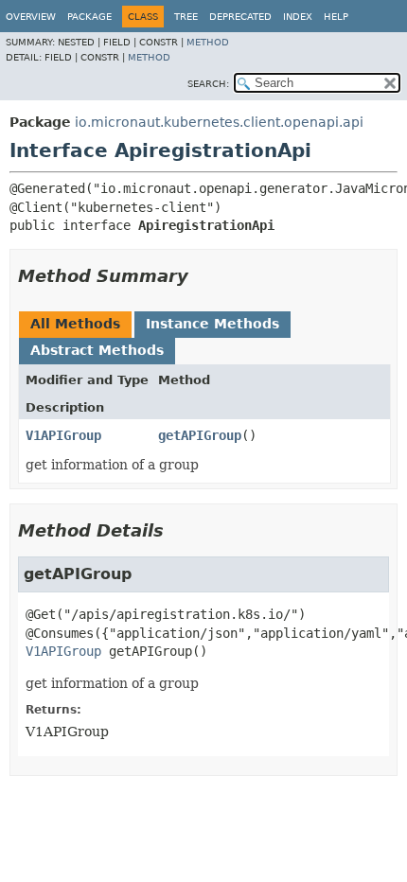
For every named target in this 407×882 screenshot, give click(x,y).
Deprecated (240, 16)
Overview (31, 16)
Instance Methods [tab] (212, 323)
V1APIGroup (63, 435)
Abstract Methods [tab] (97, 350)
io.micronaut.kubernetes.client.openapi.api (219, 122)
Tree (186, 16)
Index (297, 16)
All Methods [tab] (75, 323)
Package (89, 16)
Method (207, 42)
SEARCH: (208, 84)
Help (336, 16)
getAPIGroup (199, 435)
